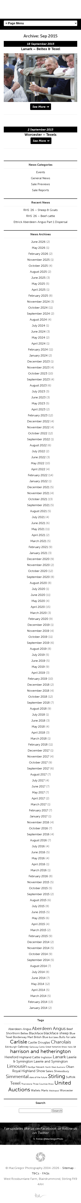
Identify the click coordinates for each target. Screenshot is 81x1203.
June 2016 (38, 852)
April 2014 (38, 990)
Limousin (17, 1066)
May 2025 (38, 283)
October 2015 (38, 888)
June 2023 (38, 397)
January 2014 (38, 1008)
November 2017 (38, 756)
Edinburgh (11, 1046)
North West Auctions (55, 1067)
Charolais (61, 1042)
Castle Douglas (39, 1042)
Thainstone (26, 1084)
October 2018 (37, 696)
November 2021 (38, 493)
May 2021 (37, 529)
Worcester (66, 1090)
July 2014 (38, 972)
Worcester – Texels (40, 134)
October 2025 (38, 265)
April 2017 (38, 798)
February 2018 (38, 744)
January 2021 (38, 553)
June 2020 (38, 595)
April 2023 (38, 409)
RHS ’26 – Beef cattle (40, 216)
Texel (15, 1083)
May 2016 (38, 858)
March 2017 (39, 804)
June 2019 (38, 660)
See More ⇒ (40, 106)
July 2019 (38, 654)
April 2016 (38, 864)
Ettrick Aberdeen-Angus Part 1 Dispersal (40, 222)
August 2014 (38, 966)
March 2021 (38, 541)
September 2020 (38, 577)
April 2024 (38, 343)
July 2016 (38, 846)
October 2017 (38, 762)
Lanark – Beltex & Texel (40, 49)
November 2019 (38, 631)
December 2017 (39, 750)
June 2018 (38, 720)
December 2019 (39, 625)
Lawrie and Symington (51, 1061)
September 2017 (38, 768)
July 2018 (38, 714)
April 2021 (38, 535)
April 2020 (38, 607)
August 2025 (38, 271)
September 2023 (38, 379)
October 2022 (37, 433)
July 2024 (38, 325)
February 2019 (37, 678)
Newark (40, 1067)
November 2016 (38, 822)
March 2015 (38, 930)
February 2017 (38, 810)
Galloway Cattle (37, 1047)
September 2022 (38, 439)
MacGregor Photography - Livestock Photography (40, 1157)
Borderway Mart (23, 1037)
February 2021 (38, 547)
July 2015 (38, 906)
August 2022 (38, 445)
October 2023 (37, 373)
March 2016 (39, 870)
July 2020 (38, 589)
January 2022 (38, 481)
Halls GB (72, 1047)
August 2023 (38, 385)
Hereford (11, 1057)
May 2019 (38, 666)
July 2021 (38, 517)
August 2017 (38, 774)
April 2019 (38, 672)
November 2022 (38, 427)
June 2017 (38, 786)
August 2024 (38, 319)
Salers (49, 1071)
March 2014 (38, 996)
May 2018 (38, 726)
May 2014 (37, 984)
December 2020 (38, 559)
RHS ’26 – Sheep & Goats (40, 210)
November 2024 (38, 301)
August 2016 (38, 840)
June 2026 (38, 242)
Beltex (24, 1033)
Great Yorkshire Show (56, 1047)
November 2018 (38, 690)
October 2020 (37, 571)
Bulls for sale (67, 1037)
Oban (70, 1067)
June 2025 (38, 277)
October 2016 (38, 828)
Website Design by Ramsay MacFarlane (40, 1195)
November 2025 (38, 259)
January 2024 (38, 355)
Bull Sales (53, 1037)
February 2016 (38, 876)
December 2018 (38, 684)
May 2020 (38, 601)
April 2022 (38, 469)
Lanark (59, 1056)
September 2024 (38, 313)
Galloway (23, 1046)
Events (40, 172)
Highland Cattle (29, 1057)
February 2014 (37, 1002)
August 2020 (38, 583)
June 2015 (38, 912)
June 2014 (38, 978)
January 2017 (38, 816)
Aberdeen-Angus (19, 1029)
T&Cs (35, 1173)
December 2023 (38, 361)
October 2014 (38, 954)
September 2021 (38, 505)
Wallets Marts (39, 1090)
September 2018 (38, 702)
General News (40, 178)
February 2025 (38, 295)
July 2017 (38, 780)
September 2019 (38, 643)
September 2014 (38, 960)
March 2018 (39, 738)
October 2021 (37, 499)
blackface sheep (56, 1033)
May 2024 (38, 337)
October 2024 (38, 307)
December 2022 (38, 421)
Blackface (36, 1033)
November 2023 (38, 367)
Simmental (17, 1076)
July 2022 (38, 451)
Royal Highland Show (28, 1071)
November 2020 (38, 565)
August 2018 (38, 708)
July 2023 (38, 391)
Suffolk (70, 1077)
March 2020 (38, 613)
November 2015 (38, 882)
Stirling (56, 1076)
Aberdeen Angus (49, 1028)
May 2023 (38, 403)
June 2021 (38, 523)
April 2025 (39, 289)
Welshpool (54, 1090)
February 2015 (38, 936)
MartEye (31, 1067)
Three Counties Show (43, 1084)
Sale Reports (40, 190)
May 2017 (38, 792)
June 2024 (38, 331)
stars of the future (38, 1077)
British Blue (41, 1037)
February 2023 (37, 415)
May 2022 (37, 463)
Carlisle (18, 1042)
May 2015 (38, 918)
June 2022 (38, 457)
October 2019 (37, 637)
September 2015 (38, 894)
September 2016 (38, 834)
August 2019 (38, 649)
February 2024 (38, 349)
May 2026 (38, 248)
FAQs (45, 1173)
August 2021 (38, 511)
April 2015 (38, 924)
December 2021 (38, 487)
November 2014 (38, 948)
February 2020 (38, 619)
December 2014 (38, 942)
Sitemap (67, 1168)
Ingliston (46, 1057)
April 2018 (38, 732)
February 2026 (38, 253)
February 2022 (37, 475)
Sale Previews (40, 184)
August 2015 (38, 900)
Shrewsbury (61, 1071)
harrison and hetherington (40, 1051)
